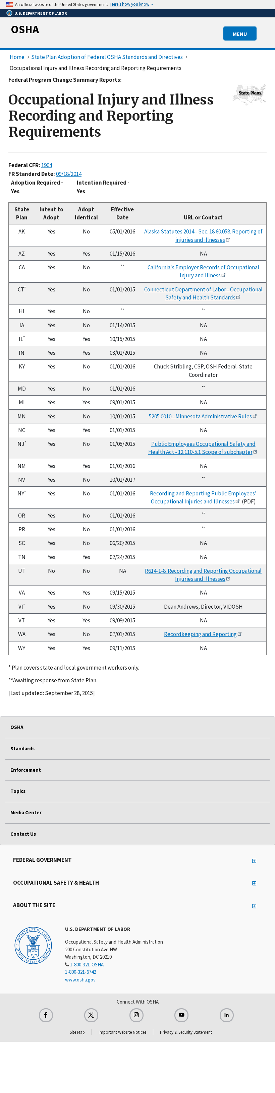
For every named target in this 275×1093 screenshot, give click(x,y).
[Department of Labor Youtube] (181, 1015)
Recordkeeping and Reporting (200, 634)
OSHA (25, 29)
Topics (17, 791)
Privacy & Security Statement (186, 1032)
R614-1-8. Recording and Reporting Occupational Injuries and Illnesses (203, 575)
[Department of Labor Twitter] (91, 1015)
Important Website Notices (122, 1032)
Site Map (77, 1032)
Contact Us (23, 834)
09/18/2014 (68, 174)
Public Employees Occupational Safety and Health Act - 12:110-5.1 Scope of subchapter (202, 448)
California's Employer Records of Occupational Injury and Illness (203, 271)
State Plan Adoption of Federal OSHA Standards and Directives (107, 57)
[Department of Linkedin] (227, 1015)
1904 (46, 165)
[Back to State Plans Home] (249, 94)
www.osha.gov (80, 979)
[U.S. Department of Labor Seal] (33, 945)
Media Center (26, 812)
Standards (22, 748)
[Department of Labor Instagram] (136, 1015)
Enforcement (25, 770)
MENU (240, 33)
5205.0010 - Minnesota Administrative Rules (200, 416)
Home (17, 57)
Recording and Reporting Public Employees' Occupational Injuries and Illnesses (203, 497)
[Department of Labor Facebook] (46, 1015)
